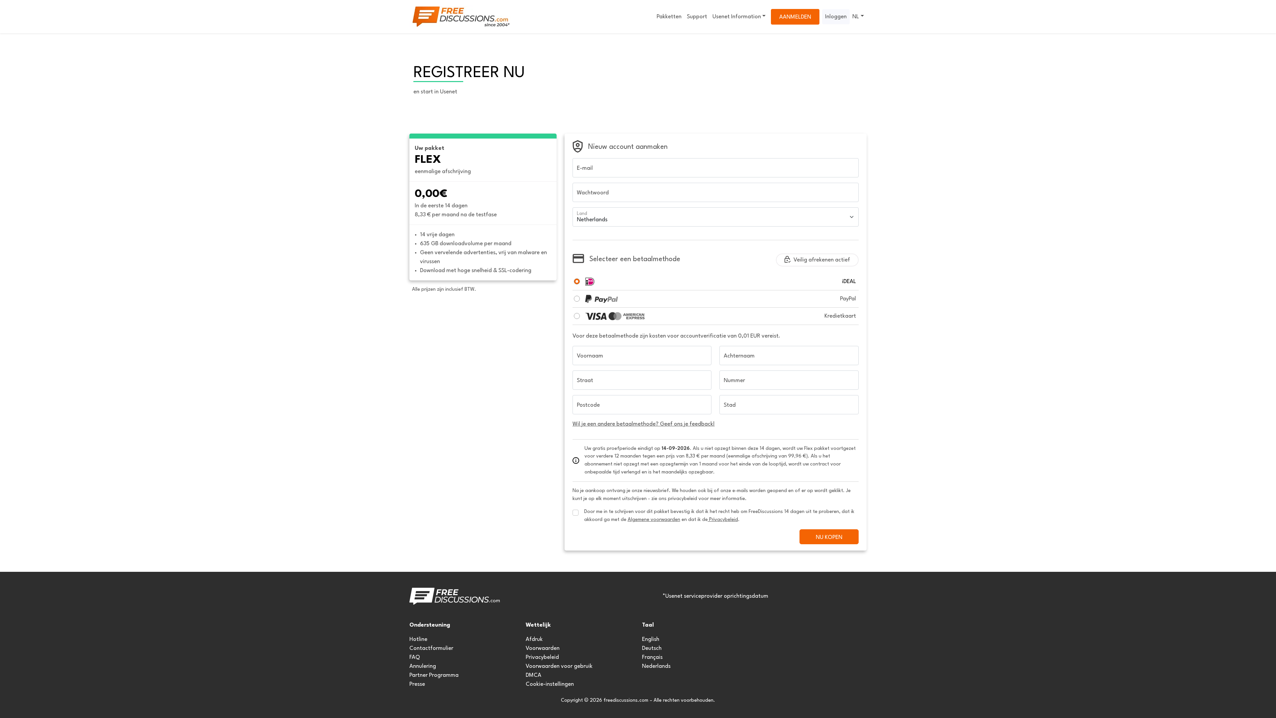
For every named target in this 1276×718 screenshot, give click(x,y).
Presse (417, 684)
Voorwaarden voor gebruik (559, 666)
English (650, 639)
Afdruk (534, 639)
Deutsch (652, 648)
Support (697, 17)
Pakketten (669, 17)
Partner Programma (434, 675)
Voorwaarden (543, 648)
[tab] (577, 281)
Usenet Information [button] (736, 17)
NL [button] (855, 17)
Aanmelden (795, 17)
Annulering (422, 666)
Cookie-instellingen (550, 684)
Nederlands (656, 666)
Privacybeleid (542, 657)
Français (652, 657)
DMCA (533, 675)
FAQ (414, 657)
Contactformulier (431, 648)
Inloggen (836, 17)
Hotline (418, 639)
